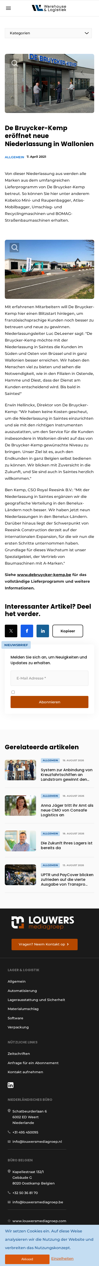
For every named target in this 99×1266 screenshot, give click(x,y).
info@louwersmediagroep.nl (37, 1141)
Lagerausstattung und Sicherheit (36, 1000)
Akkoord (27, 1259)
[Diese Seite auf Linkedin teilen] (43, 631)
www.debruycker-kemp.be (44, 574)
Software (15, 1018)
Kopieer (68, 631)
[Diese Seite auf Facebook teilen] (27, 631)
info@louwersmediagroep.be (37, 1202)
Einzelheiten (62, 1258)
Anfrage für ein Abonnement (33, 1063)
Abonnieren (49, 702)
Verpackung (18, 1027)
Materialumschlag (23, 1009)
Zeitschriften (19, 1054)
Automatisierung (22, 991)
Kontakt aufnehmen (25, 1072)
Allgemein (14, 157)
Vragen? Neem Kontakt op (42, 944)
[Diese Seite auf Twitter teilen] (11, 631)
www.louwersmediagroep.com (39, 1221)
